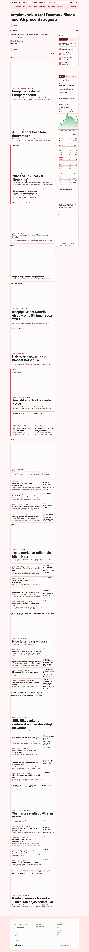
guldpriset (19, 748)
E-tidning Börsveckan (64, 245)
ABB (20, 129)
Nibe (19, 173)
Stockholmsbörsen (21, 481)
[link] (32, 82)
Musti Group (42, 425)
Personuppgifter (60, 936)
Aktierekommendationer (22, 850)
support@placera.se (20, 930)
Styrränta (19, 717)
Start (13, 6)
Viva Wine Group (20, 773)
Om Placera (59, 930)
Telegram (18, 6)
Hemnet (19, 494)
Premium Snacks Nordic (22, 601)
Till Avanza (60, 6)
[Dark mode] (71, 2)
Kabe (18, 837)
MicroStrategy (20, 566)
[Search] (76, 2)
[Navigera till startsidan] (16, 2)
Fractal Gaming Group (24, 425)
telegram (12, 11)
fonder (17, 88)
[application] (68, 122)
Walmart (19, 810)
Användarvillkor (60, 939)
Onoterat (19, 308)
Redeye (16, 935)
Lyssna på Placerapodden (65, 207)
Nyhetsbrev (74, 6)
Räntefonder (23, 736)
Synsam (19, 578)
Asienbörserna (20, 670)
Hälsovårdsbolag (20, 353)
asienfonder (23, 233)
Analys (24, 6)
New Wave (19, 761)
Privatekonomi (42, 6)
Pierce (18, 638)
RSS (58, 934)
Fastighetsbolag (20, 469)
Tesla (18, 549)
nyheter (14, 88)
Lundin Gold (19, 504)
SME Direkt (17, 938)
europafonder (24, 88)
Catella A (19, 826)
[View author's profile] (19, 25)
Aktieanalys (14, 129)
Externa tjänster (51, 6)
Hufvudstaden (20, 275)
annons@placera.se (40, 926)
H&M (18, 860)
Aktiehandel (19, 514)
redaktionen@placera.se (21, 924)
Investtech (17, 940)
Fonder (35, 6)
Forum (29, 6)
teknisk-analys (22, 397)
